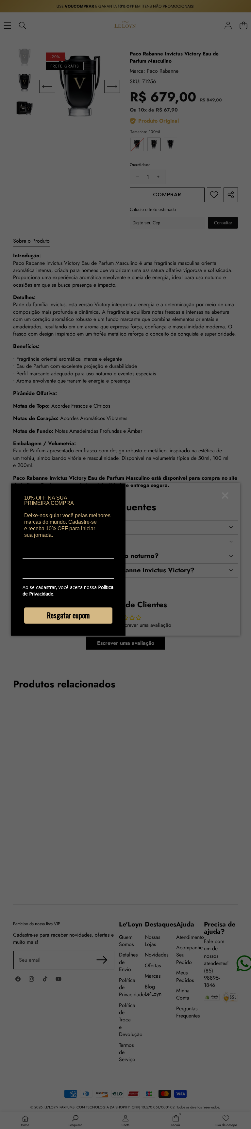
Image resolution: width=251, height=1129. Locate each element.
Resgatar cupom (68, 615)
